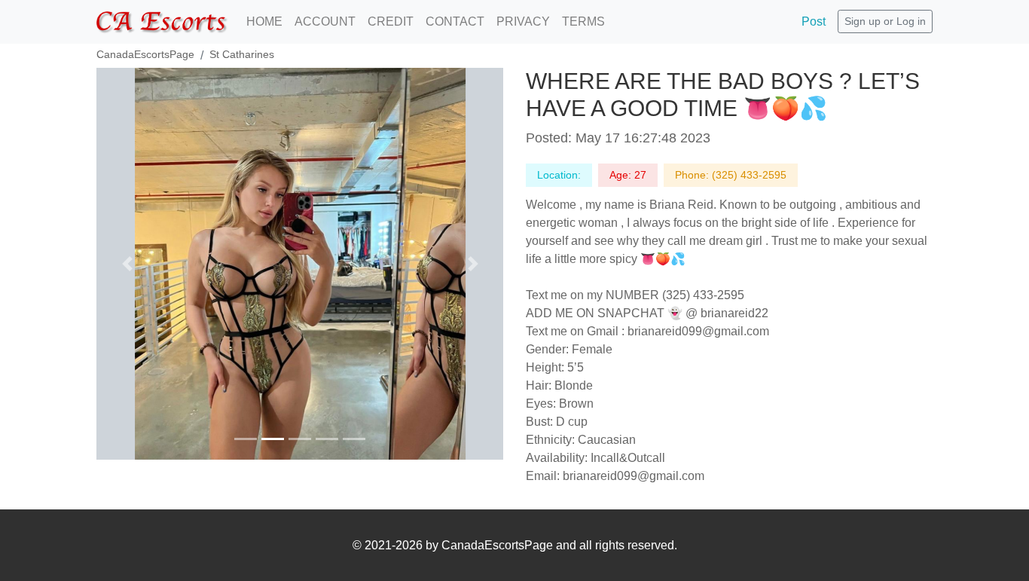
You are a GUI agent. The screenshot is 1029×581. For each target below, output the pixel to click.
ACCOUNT (325, 21)
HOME (264, 21)
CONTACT (455, 21)
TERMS (583, 21)
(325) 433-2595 (749, 175)
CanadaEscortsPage (145, 54)
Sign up (862, 21)
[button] (126, 264)
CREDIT (391, 21)
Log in (911, 21)
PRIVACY (523, 21)
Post (814, 21)
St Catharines (241, 54)
